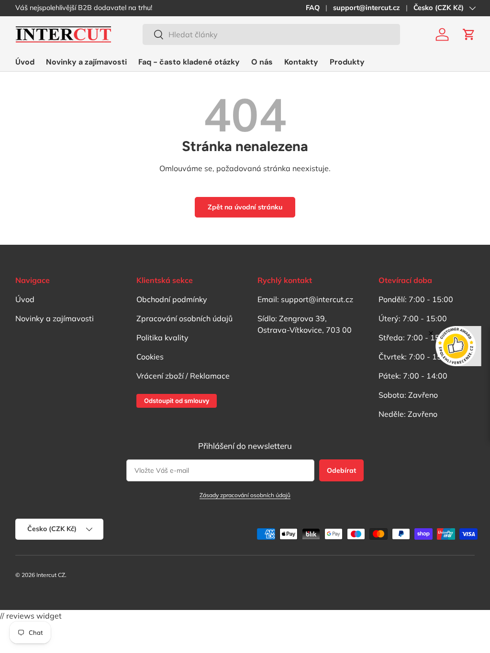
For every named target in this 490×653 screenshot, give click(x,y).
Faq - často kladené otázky (189, 62)
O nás (262, 62)
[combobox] (271, 34)
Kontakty (301, 62)
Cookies (150, 356)
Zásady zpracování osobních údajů (245, 495)
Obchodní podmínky (171, 299)
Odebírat (341, 470)
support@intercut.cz (366, 7)
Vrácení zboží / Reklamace (183, 376)
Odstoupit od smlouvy (176, 400)
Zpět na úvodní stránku (245, 207)
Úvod (24, 62)
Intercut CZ (50, 574)
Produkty (347, 62)
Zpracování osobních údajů (184, 318)
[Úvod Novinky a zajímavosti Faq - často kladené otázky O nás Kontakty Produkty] (190, 62)
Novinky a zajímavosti (86, 62)
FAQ (313, 7)
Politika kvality (162, 337)
